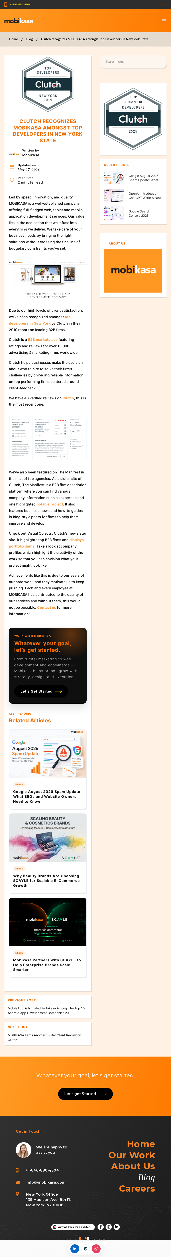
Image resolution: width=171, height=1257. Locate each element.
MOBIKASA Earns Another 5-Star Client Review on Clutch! (44, 1037)
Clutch (68, 398)
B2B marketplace (43, 339)
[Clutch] (85, 1248)
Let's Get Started (36, 691)
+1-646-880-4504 (20, 4)
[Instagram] (96, 1248)
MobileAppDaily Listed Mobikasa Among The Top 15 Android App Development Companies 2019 (46, 1010)
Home (13, 39)
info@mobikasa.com (46, 1182)
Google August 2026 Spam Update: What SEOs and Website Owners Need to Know (47, 796)
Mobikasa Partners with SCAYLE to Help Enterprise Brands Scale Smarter (47, 965)
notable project (50, 504)
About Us (133, 1166)
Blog (29, 39)
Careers (137, 1188)
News (19, 784)
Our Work (131, 1155)
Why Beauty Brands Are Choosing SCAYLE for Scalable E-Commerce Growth (46, 881)
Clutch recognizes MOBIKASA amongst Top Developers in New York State (94, 39)
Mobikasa (30, 155)
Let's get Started (81, 1094)
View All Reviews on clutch (74, 1227)
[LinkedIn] (74, 1248)
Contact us (46, 607)
